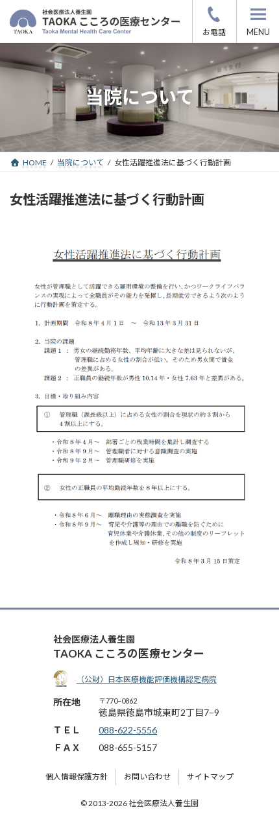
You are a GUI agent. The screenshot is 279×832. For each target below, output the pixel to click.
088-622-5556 (214, 21)
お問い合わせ (147, 777)
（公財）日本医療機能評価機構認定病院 (147, 679)
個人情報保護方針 (76, 777)
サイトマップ (210, 777)
